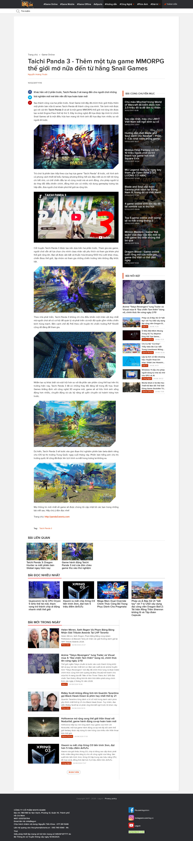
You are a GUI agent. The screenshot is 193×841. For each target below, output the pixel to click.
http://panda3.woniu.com (57, 516)
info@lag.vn (31, 821)
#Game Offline (84, 4)
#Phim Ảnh (142, 4)
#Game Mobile (67, 4)
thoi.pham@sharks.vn (40, 827)
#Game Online (51, 4)
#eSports (98, 4)
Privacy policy (111, 798)
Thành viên (171, 4)
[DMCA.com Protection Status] (137, 832)
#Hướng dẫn (111, 4)
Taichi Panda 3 (45, 528)
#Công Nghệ (126, 4)
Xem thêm (74, 772)
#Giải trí (155, 4)
